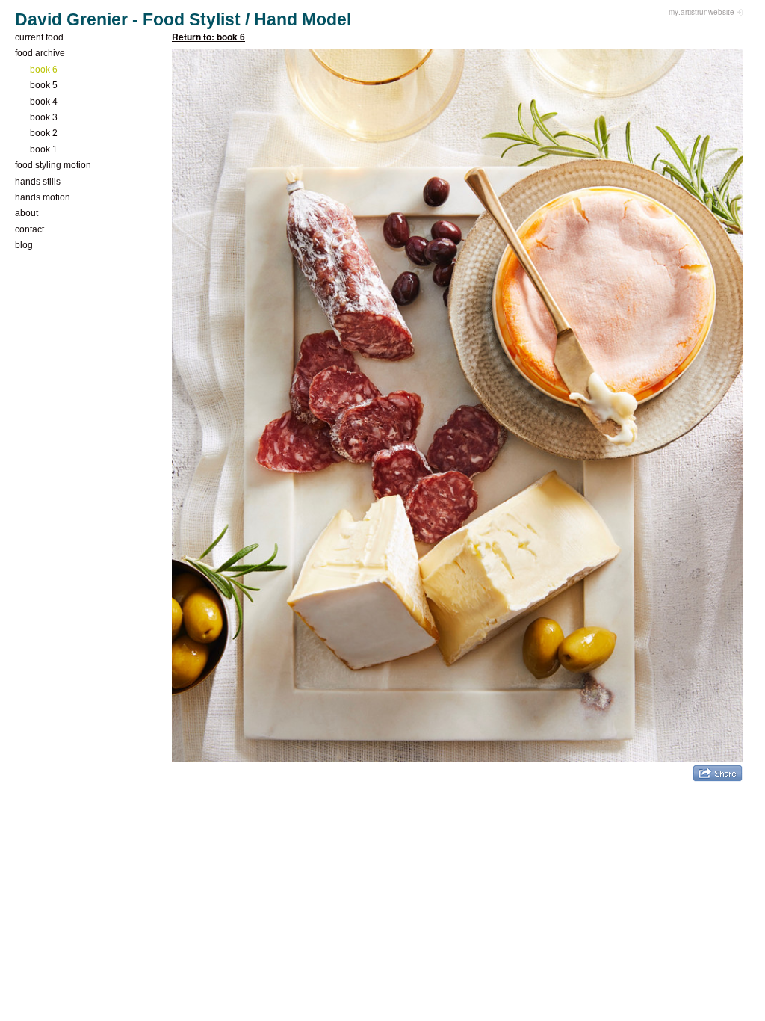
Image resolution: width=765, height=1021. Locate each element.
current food (39, 37)
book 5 (44, 85)
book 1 (44, 149)
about (26, 213)
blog (24, 245)
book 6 (44, 69)
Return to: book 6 (208, 36)
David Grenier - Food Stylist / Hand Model (183, 19)
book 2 (44, 133)
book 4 (44, 101)
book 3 (44, 117)
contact (29, 229)
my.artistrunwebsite (701, 12)
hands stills (38, 181)
